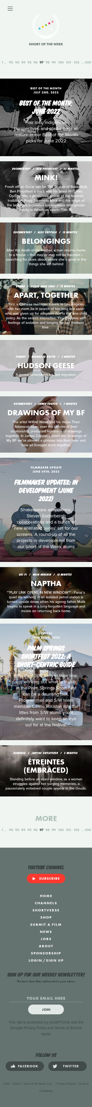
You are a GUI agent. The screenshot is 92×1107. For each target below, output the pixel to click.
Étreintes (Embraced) (46, 766)
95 (29, 62)
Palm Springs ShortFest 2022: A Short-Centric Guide (46, 656)
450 (88, 62)
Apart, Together (46, 295)
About (46, 946)
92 (11, 62)
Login (35, 960)
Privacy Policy (35, 1028)
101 (68, 62)
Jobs (46, 938)
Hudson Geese (46, 365)
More (46, 818)
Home (46, 895)
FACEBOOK (28, 1066)
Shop (46, 917)
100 (61, 62)
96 (35, 62)
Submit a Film (46, 924)
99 (54, 62)
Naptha (46, 583)
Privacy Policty (66, 1083)
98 (47, 62)
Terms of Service (68, 1028)
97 (41, 62)
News (46, 931)
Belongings (46, 241)
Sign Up (55, 960)
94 (23, 62)
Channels (46, 903)
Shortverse (46, 910)
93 (17, 62)
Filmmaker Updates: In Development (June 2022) (46, 490)
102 (76, 62)
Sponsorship (46, 953)
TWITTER (71, 1066)
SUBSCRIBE (49, 878)
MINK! (46, 178)
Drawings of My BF (46, 413)
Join (46, 1009)
